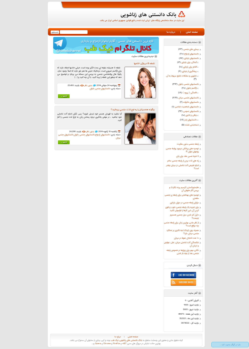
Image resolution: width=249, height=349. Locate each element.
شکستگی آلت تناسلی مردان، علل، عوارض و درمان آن (181, 244)
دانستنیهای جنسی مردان (188, 98)
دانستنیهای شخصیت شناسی (187, 107)
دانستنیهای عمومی (191, 111)
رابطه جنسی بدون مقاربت (188, 144)
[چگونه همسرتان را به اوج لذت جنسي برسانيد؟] (64, 143)
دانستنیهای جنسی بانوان (188, 84)
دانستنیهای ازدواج (191, 54)
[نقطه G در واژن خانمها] (64, 96)
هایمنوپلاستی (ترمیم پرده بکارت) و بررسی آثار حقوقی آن (184, 189)
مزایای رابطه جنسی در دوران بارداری (184, 203)
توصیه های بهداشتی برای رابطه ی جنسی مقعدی (182, 196)
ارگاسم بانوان (191, 88)
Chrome (107, 343)
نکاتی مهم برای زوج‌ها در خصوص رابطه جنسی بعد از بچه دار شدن (183, 252)
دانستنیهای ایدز (190, 120)
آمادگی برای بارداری (189, 62)
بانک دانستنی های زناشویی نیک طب (126, 340)
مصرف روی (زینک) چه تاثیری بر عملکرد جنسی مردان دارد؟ (183, 232)
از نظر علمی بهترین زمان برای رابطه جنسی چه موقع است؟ (181, 224)
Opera (97, 343)
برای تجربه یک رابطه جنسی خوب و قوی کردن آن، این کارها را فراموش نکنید (182, 209)
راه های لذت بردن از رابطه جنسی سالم (183, 161)
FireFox (116, 343)
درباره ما (171, 32)
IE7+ (124, 343)
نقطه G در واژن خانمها (144, 63)
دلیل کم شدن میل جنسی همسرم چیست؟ (184, 216)
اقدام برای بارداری (190, 67)
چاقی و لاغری (191, 115)
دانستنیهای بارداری (191, 58)
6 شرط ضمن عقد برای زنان (187, 156)
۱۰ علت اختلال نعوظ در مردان (186, 238)
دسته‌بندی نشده (192, 125)
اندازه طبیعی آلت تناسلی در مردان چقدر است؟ (182, 167)
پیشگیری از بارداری (189, 71)
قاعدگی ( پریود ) (190, 93)
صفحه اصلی (192, 32)
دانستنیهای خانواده (191, 102)
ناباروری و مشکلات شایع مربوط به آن (181, 76)
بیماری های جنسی (191, 49)
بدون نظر (88, 85)
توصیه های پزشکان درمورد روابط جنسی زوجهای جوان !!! (182, 150)
